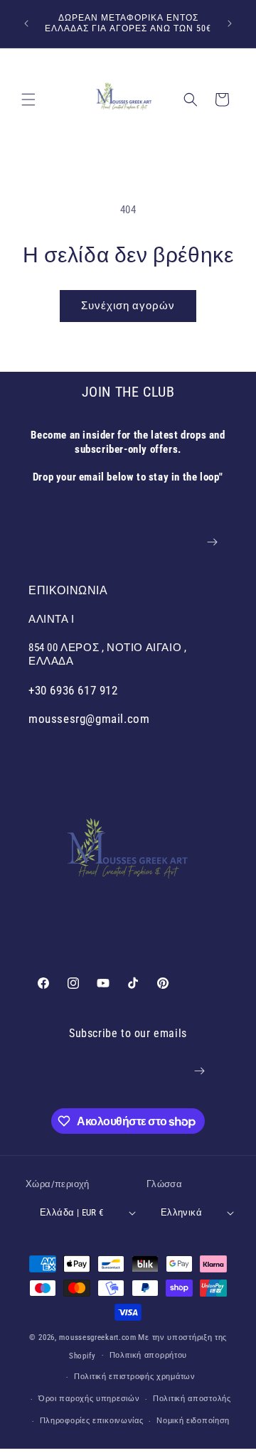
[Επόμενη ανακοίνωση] (229, 23)
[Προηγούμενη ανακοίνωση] (26, 23)
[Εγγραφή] (212, 542)
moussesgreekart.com (97, 1337)
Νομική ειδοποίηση (193, 1420)
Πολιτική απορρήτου (149, 1355)
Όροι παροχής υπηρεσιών (88, 1398)
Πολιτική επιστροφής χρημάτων (135, 1376)
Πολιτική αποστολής (192, 1398)
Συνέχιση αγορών (128, 305)
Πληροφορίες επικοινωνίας (92, 1420)
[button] (28, 99)
